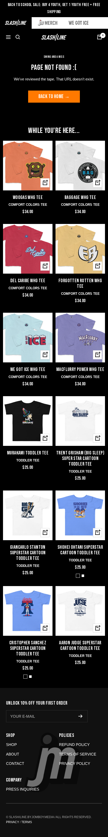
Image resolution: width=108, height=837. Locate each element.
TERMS (26, 822)
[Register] (80, 716)
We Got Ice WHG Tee (27, 369)
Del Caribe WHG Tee (27, 281)
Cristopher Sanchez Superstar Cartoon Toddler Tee (27, 648)
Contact (15, 763)
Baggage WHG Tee (80, 197)
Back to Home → (54, 97)
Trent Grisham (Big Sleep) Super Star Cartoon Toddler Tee (80, 458)
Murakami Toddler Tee (27, 453)
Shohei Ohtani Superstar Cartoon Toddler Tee (80, 550)
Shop (11, 744)
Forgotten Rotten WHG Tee (80, 283)
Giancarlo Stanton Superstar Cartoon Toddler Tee (28, 553)
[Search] (18, 37)
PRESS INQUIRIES (22, 789)
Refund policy (74, 744)
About (12, 754)
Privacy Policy (74, 763)
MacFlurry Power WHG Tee (80, 369)
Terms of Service (77, 754)
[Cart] (99, 37)
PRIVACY (12, 822)
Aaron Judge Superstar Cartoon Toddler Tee (80, 645)
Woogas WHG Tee (28, 197)
